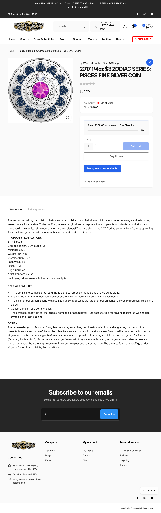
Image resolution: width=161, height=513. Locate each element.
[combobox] (71, 26)
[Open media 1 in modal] (40, 90)
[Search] (83, 26)
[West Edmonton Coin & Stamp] (24, 449)
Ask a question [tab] (36, 209)
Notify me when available (102, 168)
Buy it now (116, 156)
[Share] (149, 62)
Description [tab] (16, 209)
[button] (146, 26)
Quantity (87, 139)
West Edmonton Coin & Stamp (99, 63)
